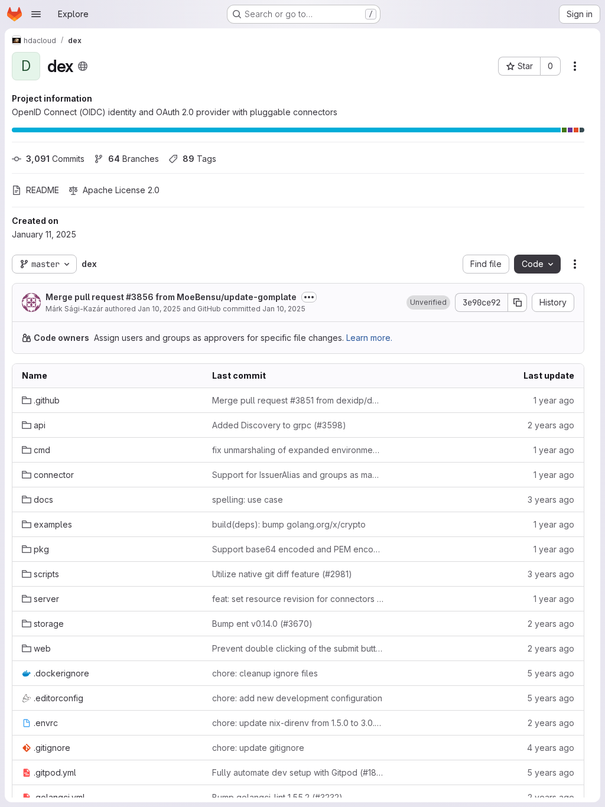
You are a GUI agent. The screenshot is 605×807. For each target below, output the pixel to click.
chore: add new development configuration (297, 698)
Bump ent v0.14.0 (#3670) (262, 624)
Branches (133, 159)
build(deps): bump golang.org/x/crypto (289, 524)
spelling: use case (247, 499)
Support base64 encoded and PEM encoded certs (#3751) (297, 549)
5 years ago (550, 673)
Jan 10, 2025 (159, 308)
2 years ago (551, 425)
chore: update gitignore (258, 748)
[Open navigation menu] (36, 14)
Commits (55, 159)
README (42, 190)
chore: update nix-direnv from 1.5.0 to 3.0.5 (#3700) (297, 723)
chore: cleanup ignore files (265, 673)
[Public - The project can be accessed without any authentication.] (82, 66)
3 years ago (551, 499)
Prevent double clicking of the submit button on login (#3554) (297, 648)
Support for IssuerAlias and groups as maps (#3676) (297, 475)
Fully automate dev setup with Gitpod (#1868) (297, 772)
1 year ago (554, 400)
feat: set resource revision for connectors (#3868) (297, 599)
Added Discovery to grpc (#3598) (279, 425)
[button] (428, 302)
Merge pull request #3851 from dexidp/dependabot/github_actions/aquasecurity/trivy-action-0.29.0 (297, 400)
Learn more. (369, 338)
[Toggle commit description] (309, 297)
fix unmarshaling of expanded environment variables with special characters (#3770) (297, 450)
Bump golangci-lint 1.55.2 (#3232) (277, 797)
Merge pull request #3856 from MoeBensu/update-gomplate (171, 297)
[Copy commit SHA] (517, 302)
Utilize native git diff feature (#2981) (282, 574)
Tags (199, 159)
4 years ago (550, 748)
